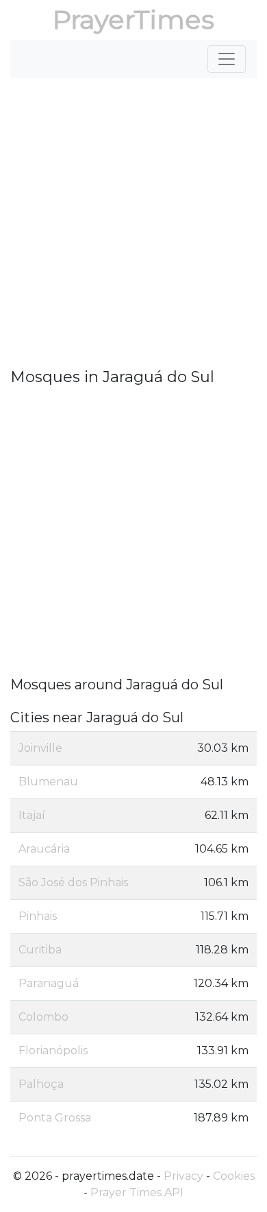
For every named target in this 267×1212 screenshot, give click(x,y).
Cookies (234, 1176)
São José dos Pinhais (73, 882)
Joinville (40, 747)
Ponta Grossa (54, 1117)
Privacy (183, 1176)
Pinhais (37, 916)
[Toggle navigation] (226, 59)
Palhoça (41, 1084)
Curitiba (40, 949)
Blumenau (48, 781)
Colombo (43, 1016)
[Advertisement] (133, 223)
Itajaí (31, 815)
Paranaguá (48, 983)
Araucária (44, 848)
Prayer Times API (136, 1192)
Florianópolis (53, 1050)
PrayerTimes (133, 19)
